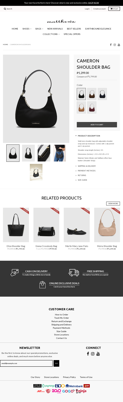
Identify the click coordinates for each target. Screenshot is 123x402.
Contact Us (61, 338)
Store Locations (61, 334)
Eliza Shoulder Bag (16, 246)
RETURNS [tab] (82, 175)
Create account (99, 9)
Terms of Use (86, 377)
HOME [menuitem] (15, 28)
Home (5, 44)
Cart (115, 9)
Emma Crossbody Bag (46, 246)
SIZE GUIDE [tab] (82, 180)
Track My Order (61, 318)
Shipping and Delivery (61, 324)
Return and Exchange (61, 321)
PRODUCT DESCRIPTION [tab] (89, 136)
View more (113, 203)
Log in (87, 9)
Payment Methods (61, 328)
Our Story (35, 377)
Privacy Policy (69, 377)
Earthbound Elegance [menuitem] (98, 28)
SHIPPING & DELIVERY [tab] (87, 166)
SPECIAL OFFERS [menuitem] (72, 34)
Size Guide (61, 331)
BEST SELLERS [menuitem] (74, 28)
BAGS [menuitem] (38, 28)
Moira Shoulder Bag (107, 246)
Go (56, 363)
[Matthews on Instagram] (115, 45)
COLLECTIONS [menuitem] (50, 34)
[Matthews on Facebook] (111, 45)
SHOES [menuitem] (25, 28)
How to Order (61, 314)
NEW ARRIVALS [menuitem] (55, 28)
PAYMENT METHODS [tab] (86, 171)
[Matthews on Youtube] (119, 45)
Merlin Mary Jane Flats (76, 246)
